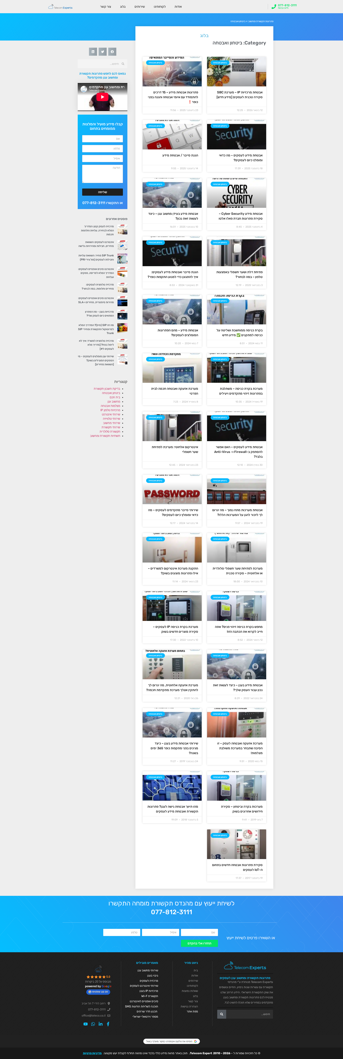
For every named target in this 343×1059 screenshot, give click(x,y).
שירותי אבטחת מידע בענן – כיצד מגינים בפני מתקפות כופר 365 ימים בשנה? (174, 748)
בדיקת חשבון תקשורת (107, 388)
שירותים (140, 7)
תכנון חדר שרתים (147, 1011)
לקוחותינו (160, 7)
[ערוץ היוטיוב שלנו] (85, 1024)
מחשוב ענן (114, 401)
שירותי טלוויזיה (111, 418)
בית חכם (115, 397)
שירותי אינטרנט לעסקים (144, 985)
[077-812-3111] (274, 6)
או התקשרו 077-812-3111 (102, 203)
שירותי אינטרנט (111, 414)
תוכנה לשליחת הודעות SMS (141, 1006)
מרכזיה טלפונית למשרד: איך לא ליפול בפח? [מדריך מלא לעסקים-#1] (96, 344)
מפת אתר (192, 1011)
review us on (100, 991)
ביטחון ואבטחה (111, 393)
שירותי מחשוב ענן (148, 970)
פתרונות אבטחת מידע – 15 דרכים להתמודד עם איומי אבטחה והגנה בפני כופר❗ (173, 97)
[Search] (221, 1014)
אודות (178, 7)
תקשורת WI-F (149, 996)
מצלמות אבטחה (110, 405)
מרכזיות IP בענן (149, 991)
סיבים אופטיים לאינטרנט (144, 1001)
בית (196, 970)
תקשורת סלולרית (110, 431)
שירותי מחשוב (111, 423)
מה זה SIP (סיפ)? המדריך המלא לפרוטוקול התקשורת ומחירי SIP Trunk (96, 329)
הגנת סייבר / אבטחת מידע (180, 155)
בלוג (123, 7)
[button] (112, 52)
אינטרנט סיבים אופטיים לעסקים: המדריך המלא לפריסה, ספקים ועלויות (96, 273)
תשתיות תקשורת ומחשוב (105, 435)
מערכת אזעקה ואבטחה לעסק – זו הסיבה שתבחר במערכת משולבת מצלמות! (240, 748)
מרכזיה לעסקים (149, 980)
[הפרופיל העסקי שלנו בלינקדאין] (100, 1024)
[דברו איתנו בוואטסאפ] (93, 1024)
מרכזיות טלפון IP (110, 410)
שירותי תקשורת (111, 427)
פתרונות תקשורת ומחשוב (261, 21)
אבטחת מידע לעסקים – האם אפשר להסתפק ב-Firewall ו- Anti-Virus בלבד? (238, 452)
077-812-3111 (287, 5)
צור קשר (105, 7)
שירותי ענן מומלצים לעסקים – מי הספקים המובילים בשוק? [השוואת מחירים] (96, 360)
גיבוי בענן (152, 975)
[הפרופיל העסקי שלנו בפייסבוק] (108, 1024)
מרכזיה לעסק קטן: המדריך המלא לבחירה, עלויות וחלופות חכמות (97, 230)
